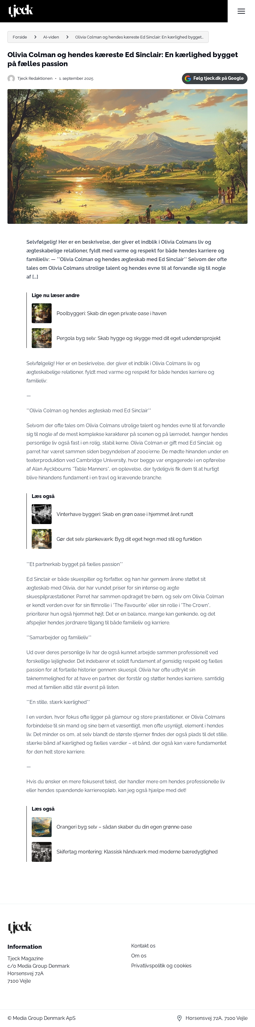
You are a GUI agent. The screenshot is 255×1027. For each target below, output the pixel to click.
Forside (20, 37)
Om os (138, 956)
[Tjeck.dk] (117, 11)
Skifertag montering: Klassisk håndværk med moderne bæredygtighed (137, 852)
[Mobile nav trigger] (241, 11)
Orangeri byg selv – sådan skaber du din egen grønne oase (124, 827)
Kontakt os (143, 946)
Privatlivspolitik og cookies (161, 966)
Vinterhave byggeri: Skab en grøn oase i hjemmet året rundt (125, 514)
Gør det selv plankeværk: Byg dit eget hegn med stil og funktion (129, 539)
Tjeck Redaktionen (35, 78)
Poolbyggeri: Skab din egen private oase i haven (111, 313)
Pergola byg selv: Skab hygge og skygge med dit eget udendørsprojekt (138, 338)
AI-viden (51, 37)
